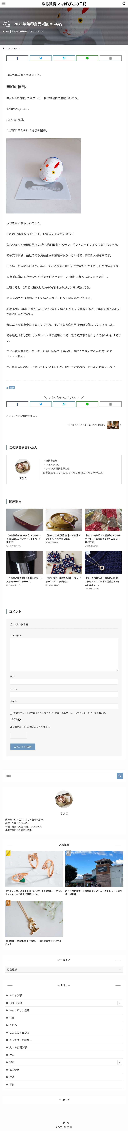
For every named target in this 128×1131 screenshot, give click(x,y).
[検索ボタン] (124, 4)
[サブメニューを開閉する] (119, 1003)
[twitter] (64, 1099)
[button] (17, 58)
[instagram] (68, 1099)
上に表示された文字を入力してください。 (31, 726)
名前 (12, 676)
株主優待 (14, 1069)
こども (13, 1025)
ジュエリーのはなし (20, 1040)
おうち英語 (15, 1003)
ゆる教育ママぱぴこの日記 (64, 4)
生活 (11, 1077)
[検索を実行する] (120, 776)
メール (13, 689)
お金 (11, 1017)
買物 (8, 31)
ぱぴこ (23, 478)
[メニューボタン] (3, 4)
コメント (16, 635)
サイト (13, 701)
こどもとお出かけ (19, 1032)
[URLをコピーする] (111, 58)
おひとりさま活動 (19, 1010)
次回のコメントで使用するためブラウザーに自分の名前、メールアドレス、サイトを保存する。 (60, 713)
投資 (11, 1055)
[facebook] (60, 1099)
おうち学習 (15, 995)
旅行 (11, 1062)
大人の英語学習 (18, 1047)
